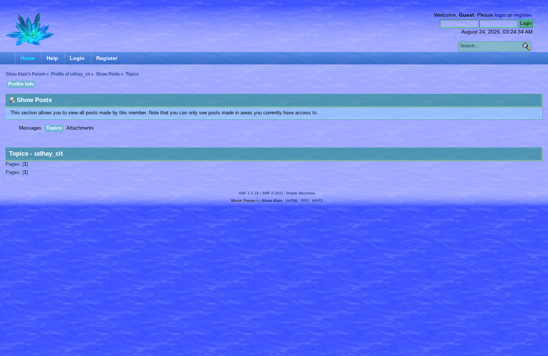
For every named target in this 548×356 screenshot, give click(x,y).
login (500, 15)
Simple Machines (300, 193)
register (522, 15)
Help (52, 58)
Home (28, 58)
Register (106, 58)
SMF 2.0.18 (249, 193)
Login (77, 58)
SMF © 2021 (273, 193)
